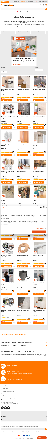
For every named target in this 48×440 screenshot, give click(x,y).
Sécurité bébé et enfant (8, 15)
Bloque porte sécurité (38, 255)
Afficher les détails (40, 228)
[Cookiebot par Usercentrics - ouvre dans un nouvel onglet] (41, 207)
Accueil (2, 15)
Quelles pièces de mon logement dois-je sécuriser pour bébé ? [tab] (16, 342)
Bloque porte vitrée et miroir (23, 116)
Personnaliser (23, 231)
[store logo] (9, 5)
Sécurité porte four (21, 199)
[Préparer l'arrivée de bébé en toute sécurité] (24, 51)
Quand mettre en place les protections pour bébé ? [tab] (14, 345)
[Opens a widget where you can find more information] (42, 437)
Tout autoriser (39, 231)
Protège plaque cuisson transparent (38, 172)
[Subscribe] (46, 429)
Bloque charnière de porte (23, 310)
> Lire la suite (24, 28)
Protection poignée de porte (39, 116)
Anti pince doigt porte (22, 144)
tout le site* (21, 1)
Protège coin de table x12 (23, 89)
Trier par (36, 67)
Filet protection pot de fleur (23, 283)
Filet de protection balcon (39, 89)
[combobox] (24, 9)
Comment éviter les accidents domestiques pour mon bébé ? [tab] (16, 339)
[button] (13, 100)
